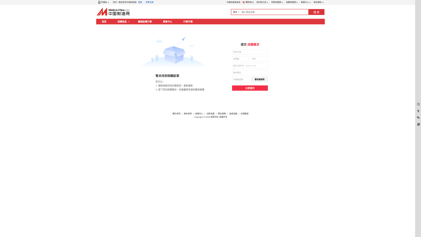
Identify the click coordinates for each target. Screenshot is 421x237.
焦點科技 (214, 117)
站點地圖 (210, 113)
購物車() (250, 2)
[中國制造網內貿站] (113, 11)
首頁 (104, 21)
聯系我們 (188, 113)
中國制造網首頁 (233, 2)
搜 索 (316, 12)
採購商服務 (291, 2)
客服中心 (305, 2)
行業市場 (188, 21)
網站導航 (318, 2)
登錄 (140, 2)
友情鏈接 (244, 113)
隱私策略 (222, 113)
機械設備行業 (145, 21)
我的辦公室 (261, 2)
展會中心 (167, 21)
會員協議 (233, 113)
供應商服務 (276, 2)
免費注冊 (149, 2)
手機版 (104, 2)
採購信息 (122, 21)
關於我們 (176, 113)
